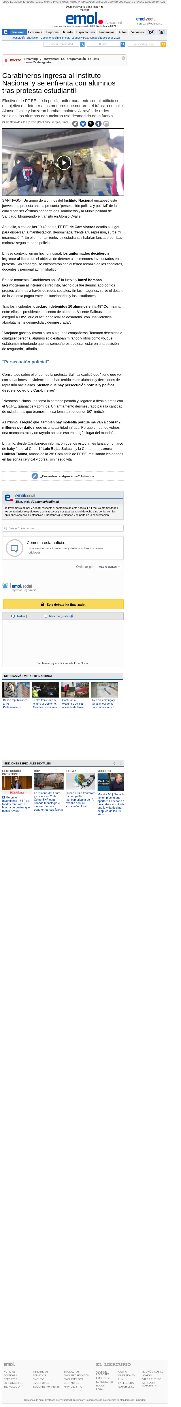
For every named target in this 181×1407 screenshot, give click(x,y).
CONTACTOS (71, 1383)
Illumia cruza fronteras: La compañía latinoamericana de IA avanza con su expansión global (80, 799)
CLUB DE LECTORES (102, 1373)
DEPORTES (10, 1379)
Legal (39, 2)
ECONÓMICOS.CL (152, 1371)
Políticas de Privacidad (58, 1400)
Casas (140, 2)
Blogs (30, 2)
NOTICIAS (9, 1371)
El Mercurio (18, 2)
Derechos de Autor (34, 1400)
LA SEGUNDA (126, 1383)
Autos (73, 2)
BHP (37, 771)
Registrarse (155, 23)
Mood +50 (104, 771)
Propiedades (86, 2)
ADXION (147, 1375)
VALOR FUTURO (151, 1379)
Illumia (71, 771)
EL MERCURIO (104, 1381)
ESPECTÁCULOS (13, 1383)
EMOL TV (38, 1379)
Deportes (52, 32)
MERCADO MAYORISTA (149, 1384)
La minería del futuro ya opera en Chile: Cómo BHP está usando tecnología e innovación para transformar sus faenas (49, 801)
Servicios (137, 32)
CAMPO (122, 1371)
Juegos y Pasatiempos (85, 37)
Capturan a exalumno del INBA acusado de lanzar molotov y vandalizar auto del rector (74, 707)
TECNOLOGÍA (12, 1386)
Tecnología (18, 37)
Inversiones (61, 2)
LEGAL (100, 1389)
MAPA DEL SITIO (73, 1386)
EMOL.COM (102, 1378)
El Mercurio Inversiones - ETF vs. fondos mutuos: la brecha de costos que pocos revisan (16, 804)
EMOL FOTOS (41, 1383)
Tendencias (106, 32)
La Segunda (152, 2)
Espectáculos (85, 32)
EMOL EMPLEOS (73, 1379)
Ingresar (141, 23)
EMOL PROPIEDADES (76, 1375)
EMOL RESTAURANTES (46, 1386)
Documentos (48, 37)
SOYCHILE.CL (126, 1386)
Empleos (101, 2)
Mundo (68, 32)
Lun (162, 2)
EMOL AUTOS (71, 1371)
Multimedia (63, 37)
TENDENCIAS (40, 1371)
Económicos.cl (117, 2)
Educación (32, 37)
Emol (6, 2)
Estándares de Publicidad (131, 1400)
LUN (120, 1379)
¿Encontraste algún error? (67, 476)
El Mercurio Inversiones (11, 773)
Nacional (18, 32)
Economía (35, 32)
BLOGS (100, 1385)
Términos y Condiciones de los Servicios (94, 1400)
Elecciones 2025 (110, 37)
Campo (48, 2)
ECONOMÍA (10, 1375)
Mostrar (84, 9)
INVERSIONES (126, 1375)
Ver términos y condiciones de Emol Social (63, 663)
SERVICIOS (39, 1375)
